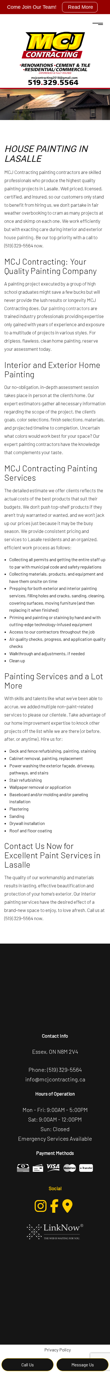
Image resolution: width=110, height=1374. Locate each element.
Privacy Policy (57, 1349)
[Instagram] (41, 1206)
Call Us (27, 1364)
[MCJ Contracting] (55, 57)
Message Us (82, 1364)
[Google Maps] (67, 1206)
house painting (18, 237)
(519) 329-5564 (64, 1069)
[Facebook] (54, 1206)
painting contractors (69, 308)
